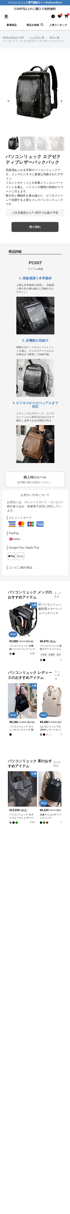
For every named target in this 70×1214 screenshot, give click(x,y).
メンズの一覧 (36, 37)
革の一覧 (55, 37)
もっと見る (58, 594)
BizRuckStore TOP (13, 37)
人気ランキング (58, 24)
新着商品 (12, 24)
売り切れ (35, 226)
